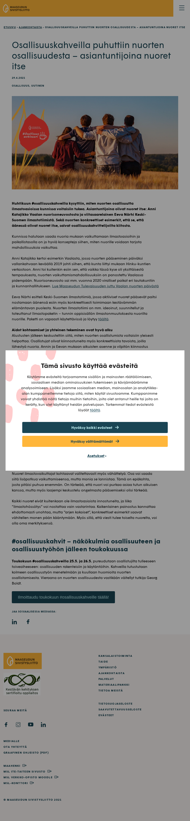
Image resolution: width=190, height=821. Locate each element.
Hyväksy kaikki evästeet (91, 427)
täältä (95, 410)
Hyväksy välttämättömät (92, 441)
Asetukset (95, 455)
